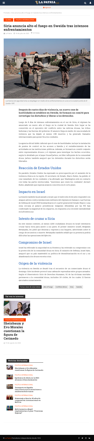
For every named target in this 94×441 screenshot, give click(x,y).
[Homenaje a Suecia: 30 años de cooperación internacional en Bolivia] (9, 397)
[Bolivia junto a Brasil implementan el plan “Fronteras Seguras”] (9, 408)
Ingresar (47, 7)
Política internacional (25, 20)
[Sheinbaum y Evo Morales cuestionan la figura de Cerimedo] (17, 308)
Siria (71, 287)
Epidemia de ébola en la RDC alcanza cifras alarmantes (27, 379)
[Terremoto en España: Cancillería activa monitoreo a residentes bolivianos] (9, 386)
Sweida (79, 287)
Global (8, 20)
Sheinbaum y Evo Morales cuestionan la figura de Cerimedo (14, 330)
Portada (7, 13)
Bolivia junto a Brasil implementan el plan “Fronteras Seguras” (29, 411)
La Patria (8, 33)
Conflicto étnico (61, 287)
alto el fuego (48, 287)
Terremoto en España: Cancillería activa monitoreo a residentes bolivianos (28, 389)
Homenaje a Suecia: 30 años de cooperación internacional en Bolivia (28, 400)
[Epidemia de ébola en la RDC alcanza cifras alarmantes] (9, 377)
